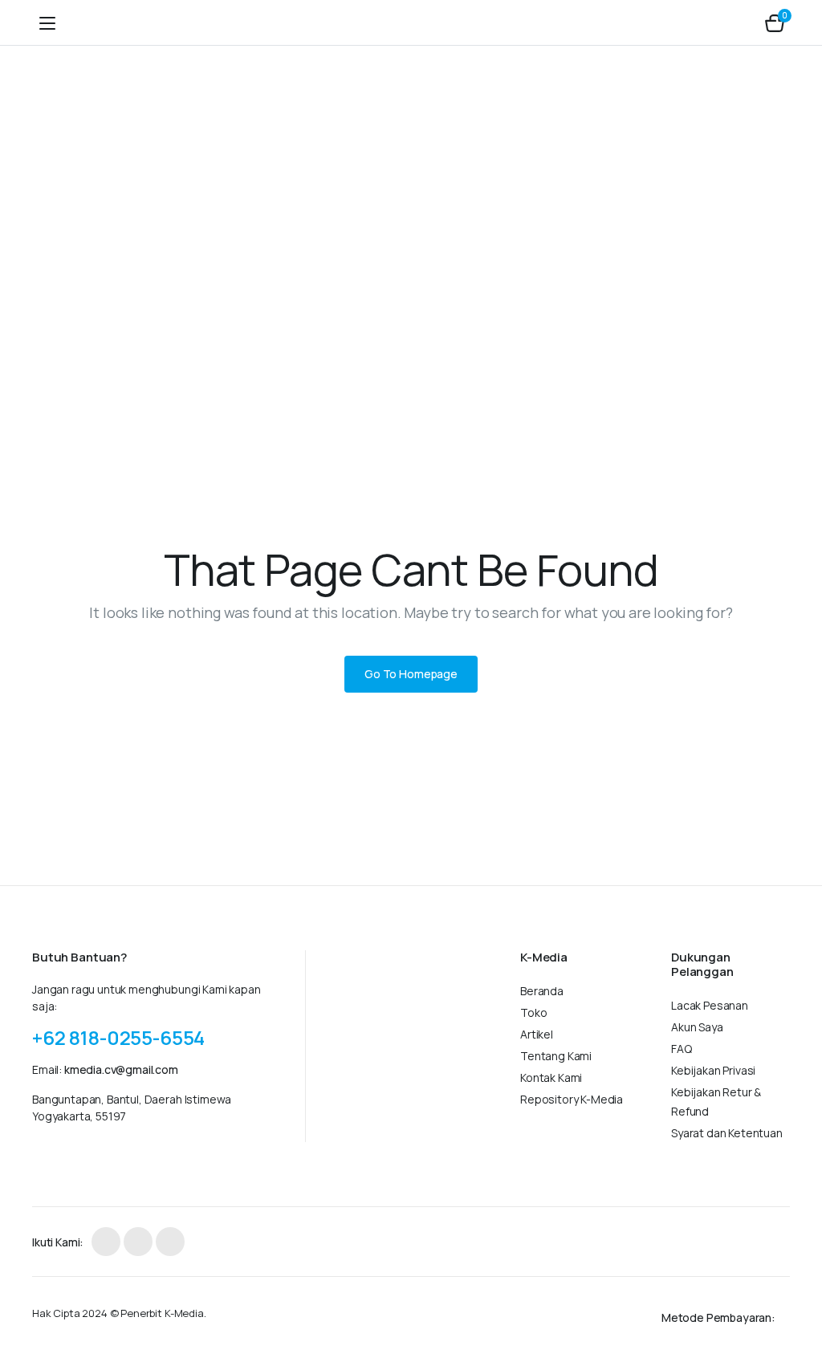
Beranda (542, 990)
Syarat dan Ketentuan (727, 1132)
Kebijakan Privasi (713, 1070)
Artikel (536, 1034)
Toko (533, 1012)
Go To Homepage (411, 673)
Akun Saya (697, 1027)
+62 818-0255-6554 (118, 1037)
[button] (774, 22)
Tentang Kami (556, 1055)
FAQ (681, 1048)
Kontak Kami (551, 1077)
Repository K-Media (571, 1099)
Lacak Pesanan (709, 1005)
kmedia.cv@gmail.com (121, 1069)
